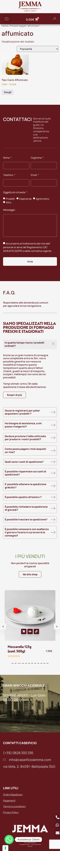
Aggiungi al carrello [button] (23, 631)
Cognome (36, 157)
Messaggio (9, 210)
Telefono (8, 175)
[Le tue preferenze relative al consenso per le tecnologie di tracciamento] (5, 848)
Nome (6, 157)
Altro (8, 202)
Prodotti (10, 198)
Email (34, 175)
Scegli (7, 92)
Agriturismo (42, 198)
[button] (7, 19)
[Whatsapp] (9, 839)
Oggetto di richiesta (14, 192)
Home (5, 26)
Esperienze (25, 198)
